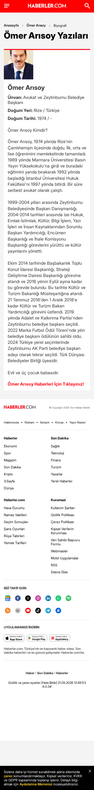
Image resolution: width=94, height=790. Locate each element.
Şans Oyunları (14, 529)
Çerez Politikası (62, 522)
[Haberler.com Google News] (8, 598)
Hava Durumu (14, 508)
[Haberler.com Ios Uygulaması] (14, 638)
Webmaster (59, 551)
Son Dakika (12, 467)
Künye (59, 422)
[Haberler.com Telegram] (48, 611)
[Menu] (7, 6)
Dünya (8, 488)
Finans (56, 460)
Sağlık (55, 446)
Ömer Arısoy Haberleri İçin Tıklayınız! (46, 384)
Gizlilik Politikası (62, 515)
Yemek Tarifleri (15, 543)
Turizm (56, 467)
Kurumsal (58, 500)
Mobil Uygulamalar (65, 558)
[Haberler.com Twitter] (28, 598)
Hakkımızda (11, 422)
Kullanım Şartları (63, 508)
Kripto (8, 474)
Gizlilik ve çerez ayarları (24, 683)
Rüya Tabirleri (14, 536)
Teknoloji (57, 453)
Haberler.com (14, 500)
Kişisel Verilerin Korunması (62, 531)
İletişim (44, 422)
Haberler (10, 438)
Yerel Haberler (62, 481)
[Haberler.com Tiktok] (38, 611)
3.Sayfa (9, 481)
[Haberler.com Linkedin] (48, 598)
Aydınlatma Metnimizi (36, 784)
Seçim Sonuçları (16, 522)
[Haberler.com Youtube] (28, 611)
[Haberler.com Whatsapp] (58, 598)
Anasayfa (11, 25)
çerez (8, 776)
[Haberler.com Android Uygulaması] (37, 638)
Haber (30, 673)
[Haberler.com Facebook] (18, 598)
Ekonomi (10, 446)
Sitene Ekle (59, 572)
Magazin (10, 460)
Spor (7, 453)
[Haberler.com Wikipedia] (18, 611)
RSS (54, 565)
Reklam (29, 422)
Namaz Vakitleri (15, 515)
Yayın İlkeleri (77, 422)
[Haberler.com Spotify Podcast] (68, 598)
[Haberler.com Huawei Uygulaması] (60, 638)
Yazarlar (57, 474)
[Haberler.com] (20, 407)
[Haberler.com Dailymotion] (58, 611)
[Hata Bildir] (49, 683)
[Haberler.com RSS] (8, 611)
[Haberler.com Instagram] (38, 598)
